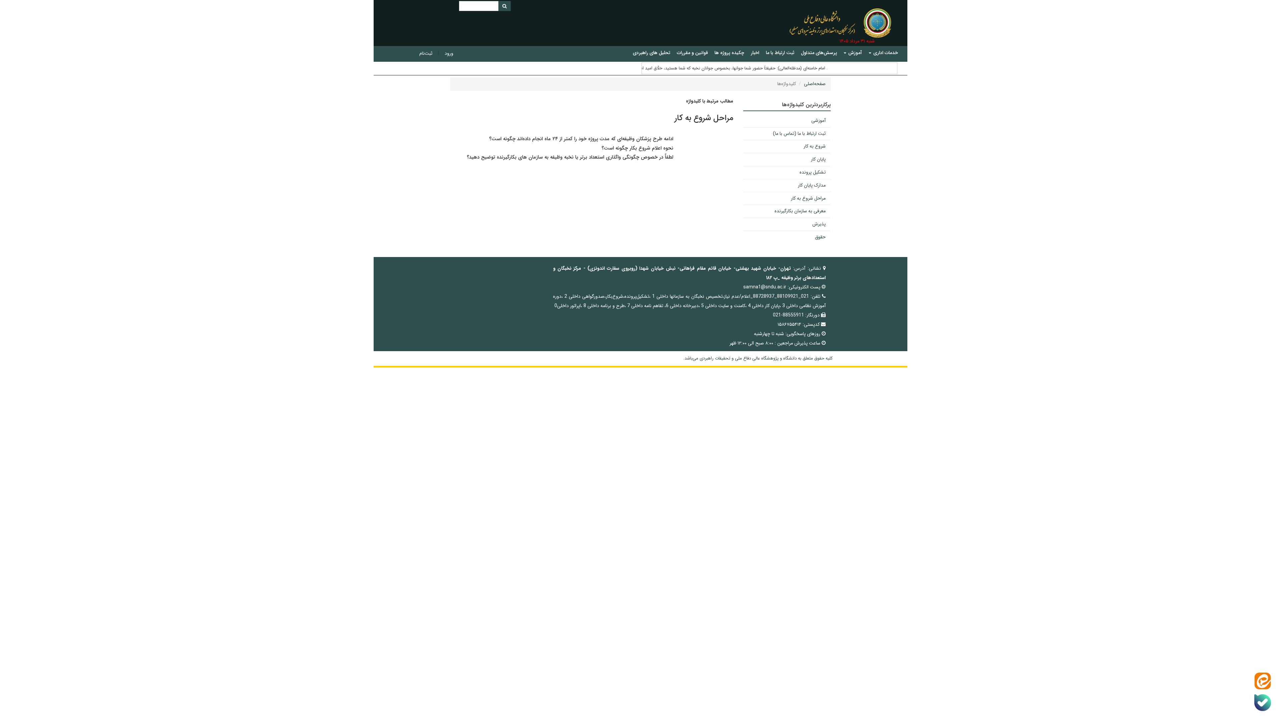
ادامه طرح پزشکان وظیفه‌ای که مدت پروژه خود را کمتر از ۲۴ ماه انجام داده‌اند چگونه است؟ (581, 139)
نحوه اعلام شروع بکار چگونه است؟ (636, 148)
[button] (883, 53)
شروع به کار (815, 146)
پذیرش (819, 224)
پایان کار (818, 159)
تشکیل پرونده (813, 172)
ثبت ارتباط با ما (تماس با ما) (799, 133)
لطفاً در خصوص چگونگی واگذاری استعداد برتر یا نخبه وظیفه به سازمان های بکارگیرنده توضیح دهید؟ (570, 157)
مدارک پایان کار (812, 185)
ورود (449, 53)
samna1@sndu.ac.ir (764, 287)
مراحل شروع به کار (808, 198)
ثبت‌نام (425, 53)
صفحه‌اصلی (815, 83)
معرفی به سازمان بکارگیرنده (800, 211)
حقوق (820, 237)
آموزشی (818, 120)
